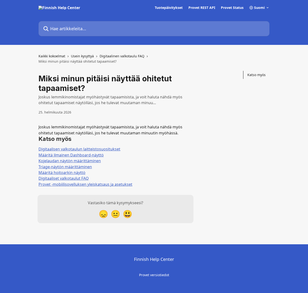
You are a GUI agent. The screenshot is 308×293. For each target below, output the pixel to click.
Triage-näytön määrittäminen (65, 166)
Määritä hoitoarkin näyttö (61, 172)
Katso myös (256, 74)
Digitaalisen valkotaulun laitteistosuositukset (79, 149)
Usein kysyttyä (82, 56)
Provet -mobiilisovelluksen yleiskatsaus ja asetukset (85, 184)
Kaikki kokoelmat (51, 56)
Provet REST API (201, 7)
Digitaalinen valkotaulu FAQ (122, 56)
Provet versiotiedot (154, 275)
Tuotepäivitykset (169, 7)
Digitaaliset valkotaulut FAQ (63, 178)
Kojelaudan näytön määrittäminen (69, 160)
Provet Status (232, 7)
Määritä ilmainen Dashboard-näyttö (71, 155)
